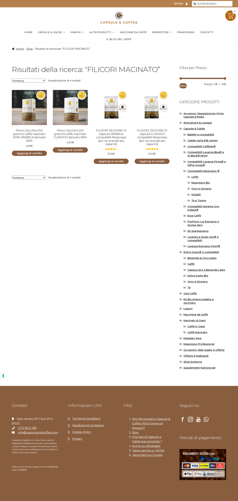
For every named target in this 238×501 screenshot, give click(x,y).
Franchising (186, 32)
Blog (135, 432)
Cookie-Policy (81, 432)
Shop (29, 48)
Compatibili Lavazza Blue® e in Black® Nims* (205, 154)
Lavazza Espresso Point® (203, 246)
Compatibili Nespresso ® (203, 171)
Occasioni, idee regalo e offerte (203, 350)
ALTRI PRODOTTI (100, 32)
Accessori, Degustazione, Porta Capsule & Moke (203, 115)
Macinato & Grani (194, 320)
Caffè (194, 177)
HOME (28, 32)
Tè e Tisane (198, 200)
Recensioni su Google (147, 455)
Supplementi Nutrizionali (199, 367)
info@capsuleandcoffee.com (38, 432)
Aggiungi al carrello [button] (29, 153)
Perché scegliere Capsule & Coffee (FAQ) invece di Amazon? (151, 423)
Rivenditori (160, 32)
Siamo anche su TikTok (148, 450)
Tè (189, 287)
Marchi (76, 32)
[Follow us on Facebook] (182, 420)
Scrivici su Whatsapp (146, 446)
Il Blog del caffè (118, 39)
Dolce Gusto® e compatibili (201, 252)
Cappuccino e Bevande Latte (206, 270)
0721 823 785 (27, 428)
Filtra (183, 85)
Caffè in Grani (196, 326)
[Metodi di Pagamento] (202, 464)
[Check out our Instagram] (190, 420)
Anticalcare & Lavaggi (197, 122)
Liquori (188, 308)
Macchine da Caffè (133, 32)
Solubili (196, 194)
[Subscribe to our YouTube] (198, 420)
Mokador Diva (192, 338)
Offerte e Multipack (196, 355)
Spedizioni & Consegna (88, 425)
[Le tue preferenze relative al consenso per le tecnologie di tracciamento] (3, 375)
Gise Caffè (190, 293)
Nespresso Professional (198, 344)
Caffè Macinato (197, 332)
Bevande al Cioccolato (202, 258)
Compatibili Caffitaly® (201, 146)
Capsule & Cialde (50, 32)
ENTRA (178, 3)
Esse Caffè (194, 215)
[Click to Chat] (206, 420)
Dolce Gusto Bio (197, 275)
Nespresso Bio (200, 182)
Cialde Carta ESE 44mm (202, 140)
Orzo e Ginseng (201, 188)
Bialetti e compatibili (200, 134)
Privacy (77, 438)
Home (20, 48)
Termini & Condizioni (86, 418)
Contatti (206, 32)
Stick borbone (192, 361)
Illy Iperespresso (198, 231)
